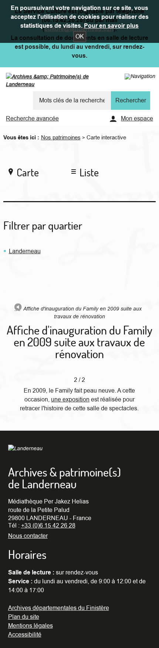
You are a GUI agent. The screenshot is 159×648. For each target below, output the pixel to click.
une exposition (70, 400)
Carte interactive (106, 137)
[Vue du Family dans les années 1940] (18, 309)
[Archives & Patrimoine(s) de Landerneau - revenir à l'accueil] (62, 82)
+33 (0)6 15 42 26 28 (48, 526)
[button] (79, 36)
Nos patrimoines (61, 137)
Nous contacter (28, 536)
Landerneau (25, 251)
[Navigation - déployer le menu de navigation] (140, 76)
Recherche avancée (32, 119)
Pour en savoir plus (111, 26)
